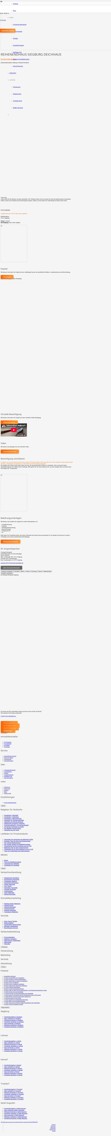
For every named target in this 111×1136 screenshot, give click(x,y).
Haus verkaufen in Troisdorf (12, 1091)
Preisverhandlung (9, 937)
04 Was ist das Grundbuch (11, 982)
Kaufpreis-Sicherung (10, 939)
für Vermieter (7, 742)
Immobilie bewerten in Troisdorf (14, 1099)
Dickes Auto (7, 793)
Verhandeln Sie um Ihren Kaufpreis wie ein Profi (18, 849)
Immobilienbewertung (10, 756)
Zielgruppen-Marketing (11, 912)
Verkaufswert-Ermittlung (11, 878)
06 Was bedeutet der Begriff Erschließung (15, 985)
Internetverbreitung (10, 907)
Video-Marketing (9, 893)
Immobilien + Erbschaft (11, 815)
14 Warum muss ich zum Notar (12, 998)
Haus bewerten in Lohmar (12, 1048)
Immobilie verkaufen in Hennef (13, 1070)
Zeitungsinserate (9, 908)
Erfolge (6, 773)
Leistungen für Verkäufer (11, 864)
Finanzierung (7, 759)
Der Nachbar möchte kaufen (12, 828)
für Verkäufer (7, 743)
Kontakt (54, 1131)
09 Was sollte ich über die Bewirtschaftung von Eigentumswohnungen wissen (25, 990)
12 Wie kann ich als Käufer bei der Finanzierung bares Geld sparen (22, 995)
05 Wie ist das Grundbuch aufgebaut (14, 984)
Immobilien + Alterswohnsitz (13, 818)
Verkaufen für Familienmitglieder (14, 820)
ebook (6, 860)
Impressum (53, 1125)
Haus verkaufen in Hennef (12, 1067)
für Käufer (7, 747)
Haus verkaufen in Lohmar (12, 1043)
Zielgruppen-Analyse (10, 881)
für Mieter (7, 745)
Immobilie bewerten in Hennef (13, 1075)
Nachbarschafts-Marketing (12, 904)
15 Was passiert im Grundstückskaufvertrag (16, 999)
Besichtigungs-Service (11, 928)
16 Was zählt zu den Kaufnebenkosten (14, 1001)
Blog (5, 792)
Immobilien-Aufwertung (11, 883)
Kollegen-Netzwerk (10, 910)
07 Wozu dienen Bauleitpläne (12, 987)
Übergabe (7, 944)
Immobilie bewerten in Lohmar (13, 1051)
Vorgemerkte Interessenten (12, 924)
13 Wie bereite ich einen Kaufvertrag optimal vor (17, 996)
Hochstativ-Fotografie (10, 888)
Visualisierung (8, 891)
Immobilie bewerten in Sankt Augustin (15, 1118)
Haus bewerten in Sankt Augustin (14, 1115)
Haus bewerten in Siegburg (12, 1023)
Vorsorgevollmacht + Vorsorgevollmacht (16, 825)
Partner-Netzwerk (9, 884)
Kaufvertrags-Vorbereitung (12, 940)
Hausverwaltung (8, 757)
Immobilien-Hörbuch (10, 976)
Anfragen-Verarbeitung (11, 926)
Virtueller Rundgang (10, 889)
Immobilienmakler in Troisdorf (13, 1089)
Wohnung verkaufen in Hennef (13, 1073)
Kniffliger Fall (8, 776)
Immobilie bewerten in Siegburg (14, 1027)
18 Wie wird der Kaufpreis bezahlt (13, 1004)
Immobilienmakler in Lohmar (12, 1041)
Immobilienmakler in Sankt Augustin (15, 1108)
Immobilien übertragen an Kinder (14, 827)
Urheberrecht (53, 1128)
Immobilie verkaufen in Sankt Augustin (15, 1113)
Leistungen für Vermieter (11, 865)
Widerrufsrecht (52, 1129)
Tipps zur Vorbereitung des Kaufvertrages (17, 851)
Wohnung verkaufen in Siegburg (13, 1025)
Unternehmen (8, 771)
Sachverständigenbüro (10, 802)
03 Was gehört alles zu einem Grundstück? (15, 981)
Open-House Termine (10, 921)
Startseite (54, 1124)
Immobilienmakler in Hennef (12, 1065)
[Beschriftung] (3, 20)
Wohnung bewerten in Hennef (13, 1068)
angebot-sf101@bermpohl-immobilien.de (12, 563)
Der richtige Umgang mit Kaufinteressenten (17, 844)
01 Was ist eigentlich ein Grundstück (14, 978)
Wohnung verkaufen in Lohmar (13, 1049)
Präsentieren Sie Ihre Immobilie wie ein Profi (17, 846)
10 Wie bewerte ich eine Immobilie (13, 992)
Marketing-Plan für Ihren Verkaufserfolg (16, 848)
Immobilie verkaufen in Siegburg (14, 1022)
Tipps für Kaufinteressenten (12, 862)
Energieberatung (8, 761)
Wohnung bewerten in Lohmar (13, 1044)
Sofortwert (7, 787)
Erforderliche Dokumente (11, 879)
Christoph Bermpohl (9, 770)
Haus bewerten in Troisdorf (12, 1096)
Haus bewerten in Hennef (12, 1072)
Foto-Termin (8, 886)
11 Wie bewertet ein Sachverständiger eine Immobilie (18, 993)
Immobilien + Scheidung (11, 817)
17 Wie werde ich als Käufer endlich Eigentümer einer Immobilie (22, 1003)
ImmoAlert (7, 788)
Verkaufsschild (8, 905)
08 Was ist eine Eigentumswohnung (14, 989)
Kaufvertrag (7, 942)
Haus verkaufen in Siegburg (12, 1018)
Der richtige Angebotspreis (12, 843)
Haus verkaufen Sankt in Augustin (14, 1110)
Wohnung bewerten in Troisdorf (13, 1092)
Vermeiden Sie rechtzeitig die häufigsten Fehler (18, 839)
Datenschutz (53, 1127)
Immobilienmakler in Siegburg (13, 1017)
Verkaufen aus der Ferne (11, 830)
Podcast (6, 790)
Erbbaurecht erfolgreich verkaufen (14, 823)
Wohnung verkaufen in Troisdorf (13, 1097)
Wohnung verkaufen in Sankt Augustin (15, 1117)
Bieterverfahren (9, 923)
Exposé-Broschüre (9, 894)
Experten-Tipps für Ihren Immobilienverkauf (17, 841)
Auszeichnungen (8, 774)
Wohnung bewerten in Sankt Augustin (15, 1112)
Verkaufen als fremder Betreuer (13, 822)
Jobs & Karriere (8, 778)
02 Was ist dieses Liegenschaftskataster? (15, 979)
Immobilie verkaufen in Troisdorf (14, 1094)
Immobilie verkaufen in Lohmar (13, 1046)
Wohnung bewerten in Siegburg (13, 1020)
